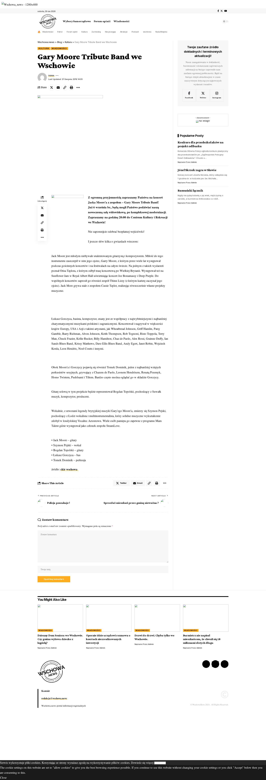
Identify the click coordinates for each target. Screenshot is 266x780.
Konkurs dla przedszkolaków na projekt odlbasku (201, 144)
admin (51, 75)
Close (3, 777)
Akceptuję (160, 763)
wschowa (147, 32)
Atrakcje (123, 32)
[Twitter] (222, 11)
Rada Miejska (161, 32)
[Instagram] (217, 95)
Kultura (84, 32)
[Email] (58, 87)
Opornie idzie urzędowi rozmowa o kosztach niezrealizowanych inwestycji (108, 639)
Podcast (135, 32)
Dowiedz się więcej (142, 762)
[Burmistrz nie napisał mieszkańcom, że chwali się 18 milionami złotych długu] (205, 618)
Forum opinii (72, 32)
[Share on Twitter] (51, 87)
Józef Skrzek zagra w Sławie (197, 170)
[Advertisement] (92, 738)
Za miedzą (96, 32)
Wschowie (98, 222)
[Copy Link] (65, 87)
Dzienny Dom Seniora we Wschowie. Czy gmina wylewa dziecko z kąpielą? (60, 639)
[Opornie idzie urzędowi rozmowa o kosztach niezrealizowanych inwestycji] (108, 618)
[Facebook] (218, 11)
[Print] (71, 87)
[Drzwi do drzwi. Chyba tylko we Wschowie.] (157, 618)
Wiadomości (47, 32)
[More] (78, 87)
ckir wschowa (69, 469)
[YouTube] (226, 11)
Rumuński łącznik (190, 190)
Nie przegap (110, 32)
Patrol (59, 32)
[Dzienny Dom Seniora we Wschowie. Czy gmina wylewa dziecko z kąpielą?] (60, 618)
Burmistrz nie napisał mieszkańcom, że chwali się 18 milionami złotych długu (201, 639)
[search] (218, 21)
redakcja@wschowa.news (54, 698)
